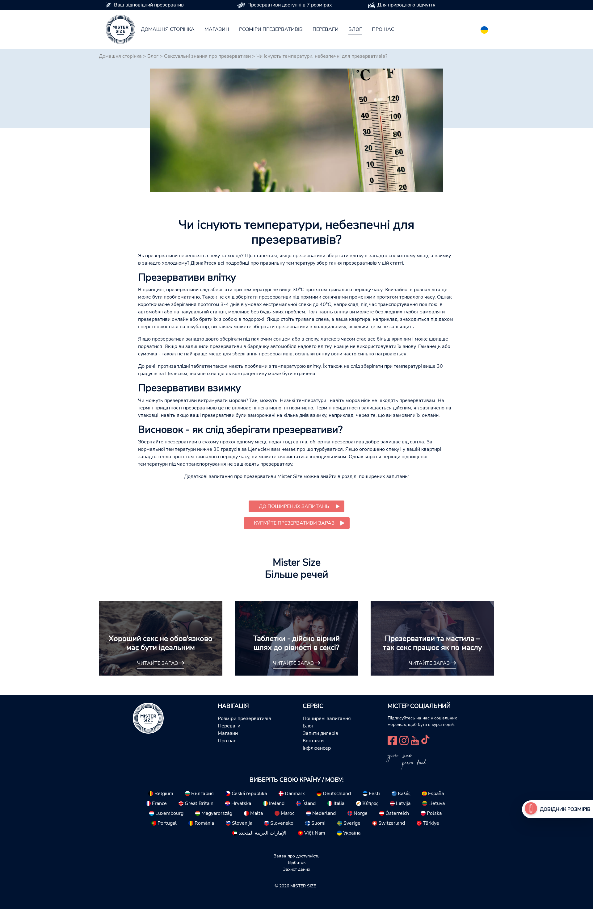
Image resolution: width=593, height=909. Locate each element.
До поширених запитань (294, 506)
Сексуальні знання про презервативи (207, 56)
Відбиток (296, 862)
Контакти (313, 740)
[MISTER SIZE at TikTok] (425, 740)
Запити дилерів (320, 733)
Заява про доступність (297, 856)
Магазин (216, 29)
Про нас (383, 29)
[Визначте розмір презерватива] (531, 809)
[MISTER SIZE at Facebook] (392, 740)
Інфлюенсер (317, 748)
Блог (355, 29)
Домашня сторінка (168, 29)
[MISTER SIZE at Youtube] (415, 740)
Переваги (326, 29)
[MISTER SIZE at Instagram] (404, 740)
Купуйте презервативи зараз (294, 523)
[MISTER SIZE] (148, 717)
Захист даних (296, 869)
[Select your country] (484, 28)
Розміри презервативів (271, 29)
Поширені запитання (327, 718)
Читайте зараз (158, 663)
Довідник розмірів (565, 809)
